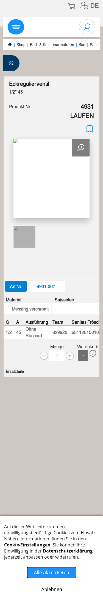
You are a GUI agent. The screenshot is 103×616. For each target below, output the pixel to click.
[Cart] (83, 355)
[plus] (70, 356)
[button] (84, 5)
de (94, 5)
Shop (21, 44)
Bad (82, 44)
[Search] (87, 27)
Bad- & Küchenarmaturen (52, 44)
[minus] (44, 356)
